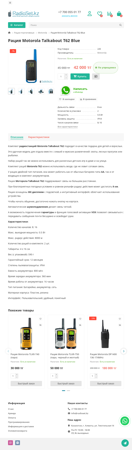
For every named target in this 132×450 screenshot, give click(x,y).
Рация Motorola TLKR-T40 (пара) (25, 356)
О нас (11, 408)
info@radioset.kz (79, 413)
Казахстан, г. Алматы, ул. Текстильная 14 (92, 425)
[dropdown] (10, 3)
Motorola (42, 32)
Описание (16, 137)
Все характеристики (68, 126)
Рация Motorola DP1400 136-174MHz (103, 356)
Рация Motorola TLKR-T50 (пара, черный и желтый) (64, 356)
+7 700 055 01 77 (69, 12)
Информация (16, 403)
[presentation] (8, 351)
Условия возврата (17, 430)
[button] (63, 390)
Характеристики (38, 137)
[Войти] (90, 13)
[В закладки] (40, 319)
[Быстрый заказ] (96, 76)
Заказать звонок (69, 16)
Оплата (12, 417)
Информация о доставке (21, 426)
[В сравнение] (40, 325)
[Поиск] (120, 25)
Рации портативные (24, 32)
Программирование (18, 422)
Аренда (12, 413)
